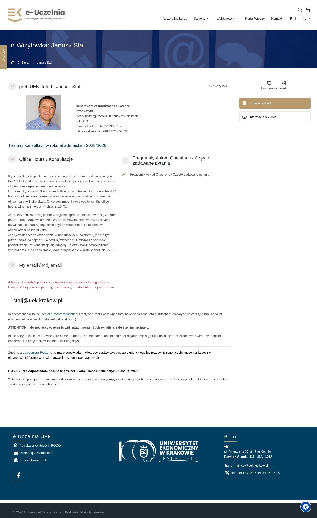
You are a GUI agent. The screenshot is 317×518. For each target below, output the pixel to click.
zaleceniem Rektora (37, 352)
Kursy (26, 62)
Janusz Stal (44, 62)
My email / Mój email (40, 265)
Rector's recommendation (59, 314)
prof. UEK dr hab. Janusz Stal (49, 86)
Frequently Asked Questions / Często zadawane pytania (171, 160)
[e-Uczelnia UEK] (36, 14)
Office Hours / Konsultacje (46, 159)
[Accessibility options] (305, 506)
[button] (12, 86)
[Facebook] (18, 475)
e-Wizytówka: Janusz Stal (48, 45)
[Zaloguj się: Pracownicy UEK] (308, 10)
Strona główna (14, 63)
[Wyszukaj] (300, 10)
